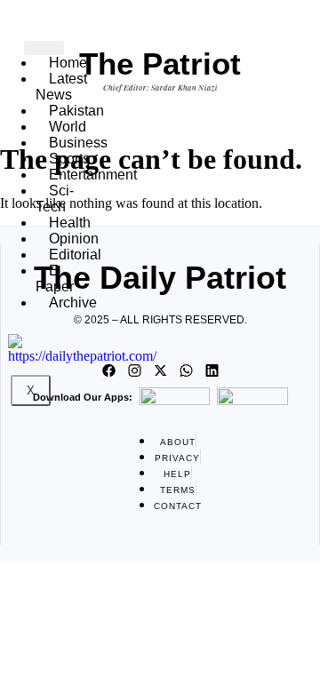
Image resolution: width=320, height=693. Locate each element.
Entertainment (93, 174)
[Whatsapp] (186, 370)
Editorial (75, 254)
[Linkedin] (211, 370)
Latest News (61, 86)
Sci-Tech (55, 198)
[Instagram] (134, 370)
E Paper (55, 278)
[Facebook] (108, 370)
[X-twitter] (160, 370)
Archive (73, 302)
